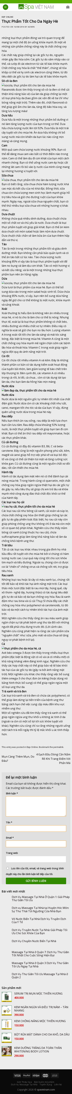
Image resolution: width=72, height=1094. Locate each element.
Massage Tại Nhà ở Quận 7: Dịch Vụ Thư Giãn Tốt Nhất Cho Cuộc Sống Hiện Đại (40, 954)
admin (31, 26)
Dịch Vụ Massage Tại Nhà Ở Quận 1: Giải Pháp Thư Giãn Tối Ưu (41, 898)
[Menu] (5, 7)
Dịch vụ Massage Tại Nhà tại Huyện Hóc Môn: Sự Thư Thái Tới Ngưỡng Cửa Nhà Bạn (40, 909)
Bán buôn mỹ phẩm (44, 1082)
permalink (58, 747)
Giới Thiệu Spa (24, 1082)
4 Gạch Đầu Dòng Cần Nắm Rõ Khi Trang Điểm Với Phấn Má (53, 759)
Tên (9, 822)
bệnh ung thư (25, 541)
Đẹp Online (7, 17)
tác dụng (35, 364)
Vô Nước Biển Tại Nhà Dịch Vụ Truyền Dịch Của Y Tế (39, 920)
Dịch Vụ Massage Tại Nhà (24, 1084)
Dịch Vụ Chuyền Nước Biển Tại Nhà (34, 941)
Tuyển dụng (46, 1084)
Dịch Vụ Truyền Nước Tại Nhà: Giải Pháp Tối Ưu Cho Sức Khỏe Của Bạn (39, 931)
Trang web (12, 853)
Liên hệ (58, 1084)
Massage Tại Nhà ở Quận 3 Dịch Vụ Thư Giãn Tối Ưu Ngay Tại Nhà (40, 965)
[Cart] (67, 7)
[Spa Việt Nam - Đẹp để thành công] (36, 7)
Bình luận (12, 793)
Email (10, 837)
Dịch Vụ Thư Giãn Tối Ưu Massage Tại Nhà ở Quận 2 (40, 976)
